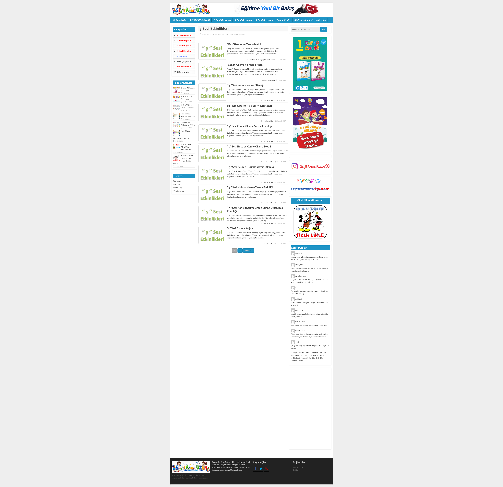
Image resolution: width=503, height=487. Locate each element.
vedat (297, 342)
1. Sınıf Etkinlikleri (215, 34)
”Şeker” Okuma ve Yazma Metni (245, 64)
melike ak (298, 299)
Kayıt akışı (177, 184)
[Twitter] (260, 468)
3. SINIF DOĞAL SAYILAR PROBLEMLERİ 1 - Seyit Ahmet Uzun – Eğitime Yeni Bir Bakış (310, 354)
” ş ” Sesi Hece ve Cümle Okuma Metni (249, 146)
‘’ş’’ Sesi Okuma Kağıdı (240, 228)
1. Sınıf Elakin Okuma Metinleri (187, 106)
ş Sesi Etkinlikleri (254, 60)
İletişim (322, 19)
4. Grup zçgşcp (228, 34)
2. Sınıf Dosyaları (222, 19)
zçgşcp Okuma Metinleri (267, 60)
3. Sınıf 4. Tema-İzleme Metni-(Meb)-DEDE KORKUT (183, 159)
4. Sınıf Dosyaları (264, 19)
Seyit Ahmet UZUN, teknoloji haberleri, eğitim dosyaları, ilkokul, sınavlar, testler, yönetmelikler (190, 476)
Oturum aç (177, 181)
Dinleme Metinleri (303, 19)
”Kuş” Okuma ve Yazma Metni (244, 44)
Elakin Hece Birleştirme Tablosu (188, 123)
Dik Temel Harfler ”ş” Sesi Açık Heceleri (249, 105)
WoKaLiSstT (300, 310)
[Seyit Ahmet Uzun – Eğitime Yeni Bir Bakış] (191, 9)
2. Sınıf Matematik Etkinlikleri (188, 89)
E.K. (296, 287)
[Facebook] (255, 468)
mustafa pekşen (300, 276)
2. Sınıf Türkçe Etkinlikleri (186, 97)
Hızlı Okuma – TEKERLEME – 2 (188, 115)
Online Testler (284, 19)
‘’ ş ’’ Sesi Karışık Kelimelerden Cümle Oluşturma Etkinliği (255, 209)
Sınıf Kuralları (298, 467)
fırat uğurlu (299, 264)
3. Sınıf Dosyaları (243, 19)
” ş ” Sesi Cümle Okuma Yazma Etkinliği (249, 126)
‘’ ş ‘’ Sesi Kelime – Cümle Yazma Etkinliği (251, 167)
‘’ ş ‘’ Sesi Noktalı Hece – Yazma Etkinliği (250, 187)
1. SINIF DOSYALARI (200, 19)
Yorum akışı (177, 187)
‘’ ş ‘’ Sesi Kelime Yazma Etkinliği (245, 85)
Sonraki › (248, 250)
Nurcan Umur (300, 321)
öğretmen (298, 253)
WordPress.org (178, 191)
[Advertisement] (310, 408)
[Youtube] (266, 468)
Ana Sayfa (181, 19)
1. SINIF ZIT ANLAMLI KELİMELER (186, 147)
